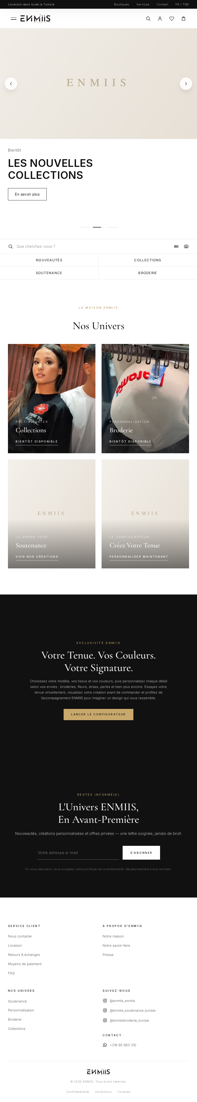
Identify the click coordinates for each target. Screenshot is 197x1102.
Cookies (124, 1092)
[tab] (84, 227)
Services (143, 4)
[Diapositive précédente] (11, 84)
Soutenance (49, 273)
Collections (147, 260)
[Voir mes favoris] (171, 18)
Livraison (15, 945)
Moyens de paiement (25, 964)
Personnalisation (21, 1010)
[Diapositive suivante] (186, 84)
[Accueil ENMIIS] (35, 18)
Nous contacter (20, 936)
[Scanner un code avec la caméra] (184, 246)
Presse (108, 955)
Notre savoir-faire (116, 945)
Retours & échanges (24, 955)
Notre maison (113, 936)
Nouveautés (49, 260)
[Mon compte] (159, 18)
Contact (162, 4)
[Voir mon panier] (183, 18)
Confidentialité (77, 1092)
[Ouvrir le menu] (13, 18)
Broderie (147, 273)
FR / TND (182, 4)
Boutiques (121, 4)
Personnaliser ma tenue (35, 216)
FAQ (11, 973)
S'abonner (141, 853)
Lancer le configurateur (98, 714)
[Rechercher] (148, 18)
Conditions (103, 1092)
